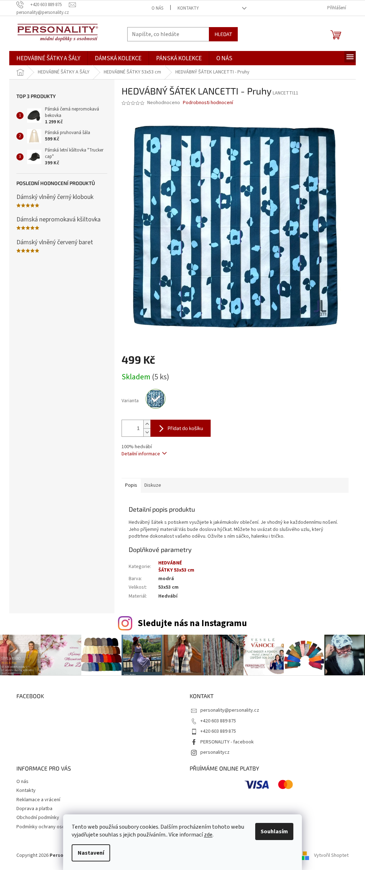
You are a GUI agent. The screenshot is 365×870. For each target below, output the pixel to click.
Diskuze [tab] (152, 485)
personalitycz (215, 752)
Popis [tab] (131, 485)
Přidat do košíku (185, 428)
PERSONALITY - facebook (227, 742)
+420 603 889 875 (218, 721)
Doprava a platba (34, 808)
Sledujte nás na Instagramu (192, 623)
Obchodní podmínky (37, 817)
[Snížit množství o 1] (146, 432)
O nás (157, 8)
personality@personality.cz (229, 710)
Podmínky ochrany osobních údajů (52, 826)
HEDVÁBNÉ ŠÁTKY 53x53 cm (176, 566)
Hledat (223, 34)
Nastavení (91, 853)
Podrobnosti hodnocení (208, 102)
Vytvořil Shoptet (331, 855)
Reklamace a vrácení (38, 799)
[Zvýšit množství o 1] (146, 424)
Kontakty (188, 8)
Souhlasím (274, 831)
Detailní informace (141, 453)
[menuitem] (48, 58)
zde (208, 835)
